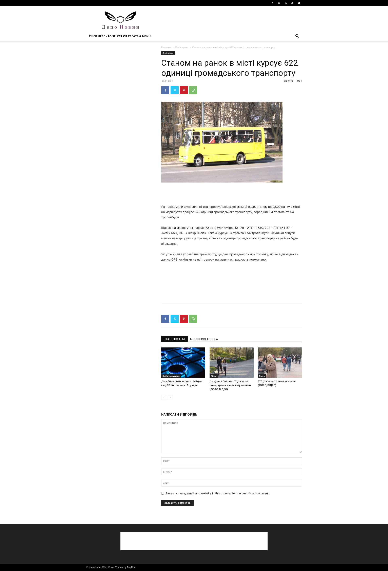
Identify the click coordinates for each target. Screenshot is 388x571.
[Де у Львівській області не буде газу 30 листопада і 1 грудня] (183, 362)
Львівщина (181, 47)
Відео (213, 376)
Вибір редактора (171, 376)
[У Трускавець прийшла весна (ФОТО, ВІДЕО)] (280, 362)
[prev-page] (163, 397)
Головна (166, 47)
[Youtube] (299, 3)
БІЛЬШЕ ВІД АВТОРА (204, 339)
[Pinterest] (184, 90)
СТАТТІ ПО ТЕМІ (174, 339)
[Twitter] (292, 3)
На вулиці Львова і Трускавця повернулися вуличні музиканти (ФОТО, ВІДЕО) (230, 385)
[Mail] (279, 3)
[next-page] (170, 397)
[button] (297, 36)
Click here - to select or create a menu (120, 36)
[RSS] (286, 3)
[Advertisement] (228, 20)
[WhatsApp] (193, 90)
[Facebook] (272, 3)
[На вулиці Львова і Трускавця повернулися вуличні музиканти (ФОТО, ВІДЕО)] (232, 362)
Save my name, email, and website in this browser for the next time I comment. (218, 493)
